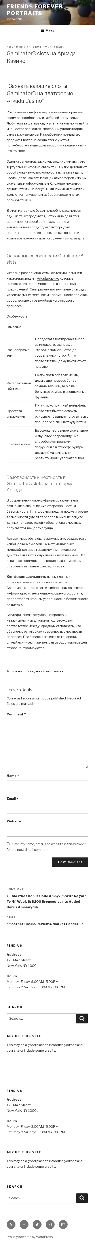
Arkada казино (48, 278)
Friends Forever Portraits (35, 9)
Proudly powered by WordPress (30, 1237)
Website (14, 821)
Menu (50, 31)
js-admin (56, 47)
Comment (16, 714)
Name (13, 776)
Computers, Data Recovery (38, 671)
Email (12, 799)
